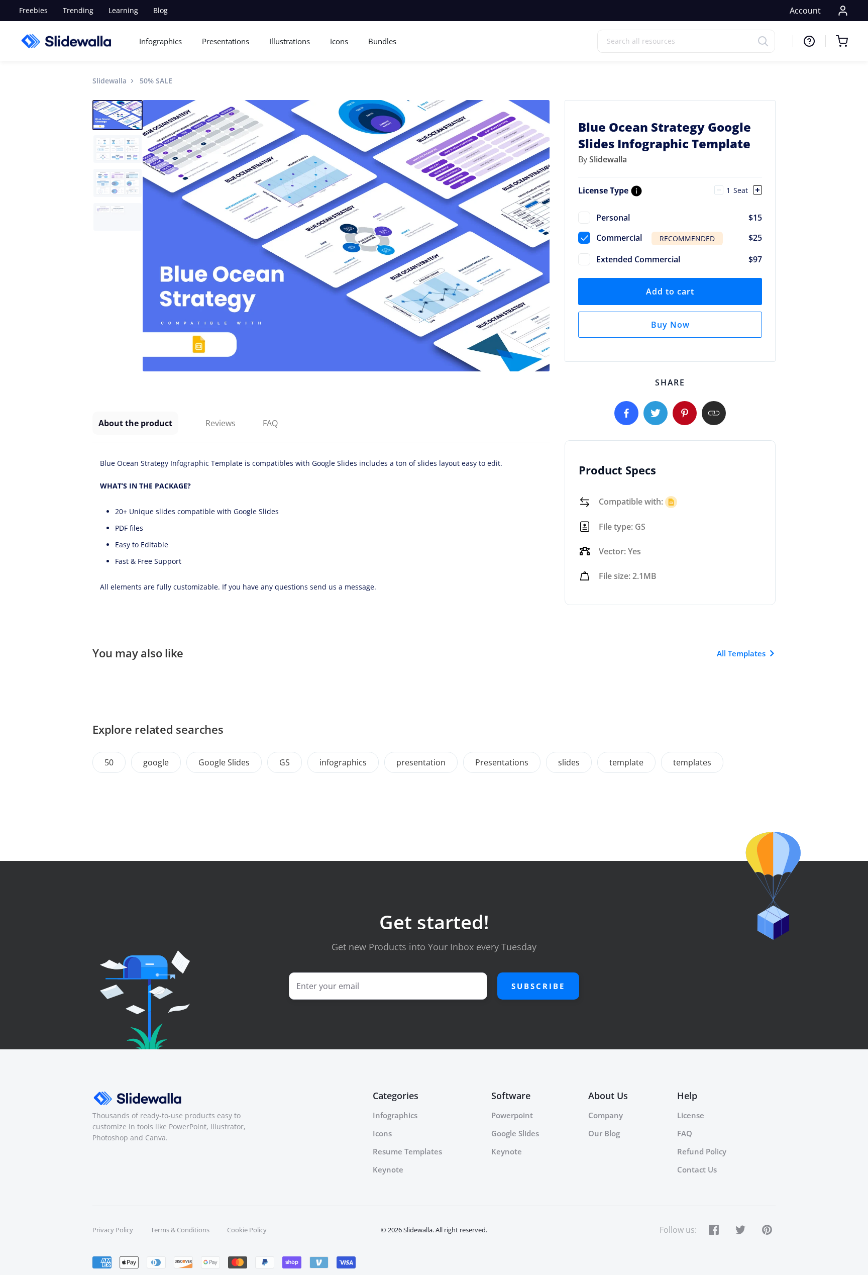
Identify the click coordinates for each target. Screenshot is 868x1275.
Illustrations (289, 41)
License (690, 1115)
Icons (339, 41)
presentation (421, 762)
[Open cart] (836, 41)
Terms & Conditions (180, 1229)
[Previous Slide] (152, 236)
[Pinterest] (685, 413)
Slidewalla (109, 80)
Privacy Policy (112, 1229)
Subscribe (538, 986)
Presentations (225, 41)
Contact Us (697, 1169)
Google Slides (224, 762)
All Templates (741, 653)
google (156, 762)
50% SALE (156, 80)
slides (569, 762)
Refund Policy (701, 1151)
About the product (135, 423)
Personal (679, 217)
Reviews (220, 423)
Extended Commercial (679, 259)
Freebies (33, 10)
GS (284, 762)
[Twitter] (655, 413)
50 (109, 762)
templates (692, 762)
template (626, 762)
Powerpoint (512, 1115)
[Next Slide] (540, 236)
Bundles (382, 41)
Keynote (388, 1169)
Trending (78, 10)
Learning (123, 10)
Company (605, 1115)
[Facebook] (626, 413)
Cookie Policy (247, 1229)
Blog (160, 10)
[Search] (766, 41)
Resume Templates (407, 1151)
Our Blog (604, 1133)
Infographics (160, 41)
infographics (343, 762)
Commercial (679, 237)
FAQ (270, 423)
